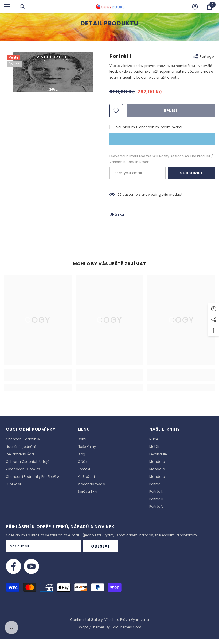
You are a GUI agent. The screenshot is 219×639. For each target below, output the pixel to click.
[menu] (7, 6)
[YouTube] (31, 566)
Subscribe (191, 173)
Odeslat (100, 546)
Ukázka (117, 214)
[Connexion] (194, 6)
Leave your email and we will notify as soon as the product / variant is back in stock (161, 159)
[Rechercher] (22, 6)
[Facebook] (13, 566)
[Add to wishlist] (116, 110)
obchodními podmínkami (160, 127)
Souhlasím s (127, 127)
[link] (38, 378)
